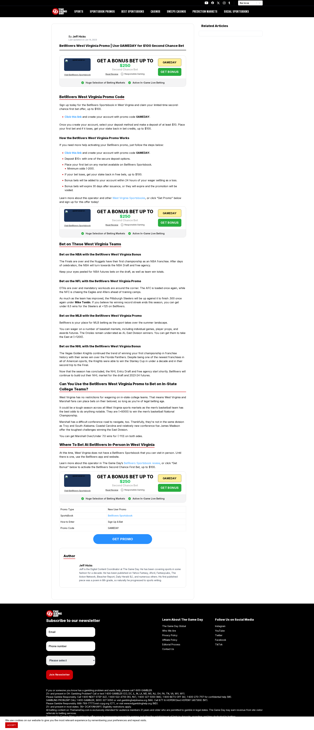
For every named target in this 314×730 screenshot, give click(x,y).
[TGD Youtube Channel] (206, 2)
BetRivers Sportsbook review (142, 463)
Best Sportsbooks (132, 11)
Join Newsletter (59, 674)
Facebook (220, 639)
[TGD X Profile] (218, 3)
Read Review (111, 74)
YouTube (220, 630)
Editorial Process (171, 644)
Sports (78, 11)
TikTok (219, 644)
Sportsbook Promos (102, 11)
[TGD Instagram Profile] (224, 2)
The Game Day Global (174, 626)
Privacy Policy (169, 635)
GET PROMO (122, 539)
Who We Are (169, 630)
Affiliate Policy (169, 639)
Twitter (218, 635)
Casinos (155, 11)
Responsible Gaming (134, 74)
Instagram (220, 626)
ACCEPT (11, 725)
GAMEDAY (170, 62)
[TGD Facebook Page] (212, 2)
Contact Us (168, 649)
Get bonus (170, 72)
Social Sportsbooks (236, 11)
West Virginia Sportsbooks (129, 198)
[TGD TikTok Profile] (229, 2)
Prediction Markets (204, 11)
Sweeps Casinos (176, 11)
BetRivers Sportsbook (120, 515)
